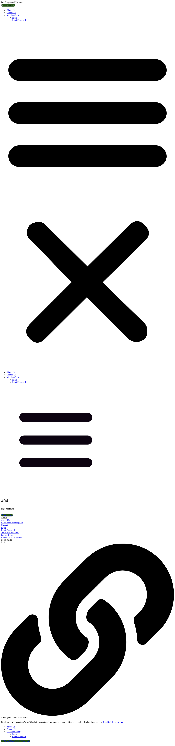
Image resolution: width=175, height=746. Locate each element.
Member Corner (13, 15)
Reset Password (19, 20)
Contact (4, 525)
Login (14, 17)
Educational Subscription (12, 522)
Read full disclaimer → (113, 722)
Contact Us (11, 12)
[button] (87, 196)
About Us (11, 10)
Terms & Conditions (10, 532)
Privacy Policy (7, 535)
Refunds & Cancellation (11, 537)
